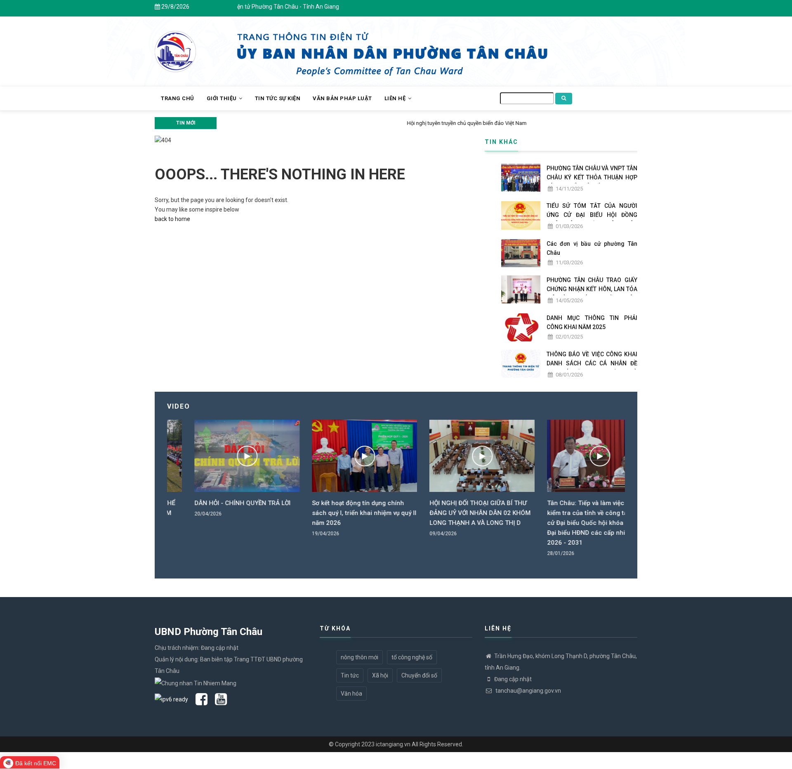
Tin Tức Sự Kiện (278, 98)
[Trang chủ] (175, 47)
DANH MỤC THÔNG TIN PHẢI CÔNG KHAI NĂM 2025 (592, 322)
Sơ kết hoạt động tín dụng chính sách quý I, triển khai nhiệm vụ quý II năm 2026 (337, 513)
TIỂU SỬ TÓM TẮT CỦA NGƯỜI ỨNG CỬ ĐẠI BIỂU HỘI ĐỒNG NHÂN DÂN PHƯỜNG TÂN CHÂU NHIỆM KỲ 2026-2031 (592, 219)
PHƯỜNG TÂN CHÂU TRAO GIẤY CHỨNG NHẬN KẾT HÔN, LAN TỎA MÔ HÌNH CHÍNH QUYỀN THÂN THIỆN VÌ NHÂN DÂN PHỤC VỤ (592, 293)
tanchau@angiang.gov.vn (527, 690)
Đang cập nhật (513, 679)
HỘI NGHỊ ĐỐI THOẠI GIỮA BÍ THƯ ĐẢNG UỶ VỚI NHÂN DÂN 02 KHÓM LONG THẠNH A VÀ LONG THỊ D (452, 513)
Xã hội (380, 675)
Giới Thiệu (222, 98)
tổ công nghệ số (411, 657)
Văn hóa (351, 693)
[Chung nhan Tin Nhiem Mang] (195, 682)
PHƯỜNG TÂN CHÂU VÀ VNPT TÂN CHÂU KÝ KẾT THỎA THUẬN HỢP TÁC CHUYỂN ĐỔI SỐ (592, 177)
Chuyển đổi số (419, 675)
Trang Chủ (177, 98)
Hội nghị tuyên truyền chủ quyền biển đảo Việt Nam (280, 123)
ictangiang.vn (393, 744)
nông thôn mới (359, 657)
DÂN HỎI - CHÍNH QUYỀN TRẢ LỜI (215, 503)
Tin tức (350, 675)
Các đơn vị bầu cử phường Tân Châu (592, 248)
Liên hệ (395, 98)
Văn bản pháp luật (342, 98)
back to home (172, 219)
